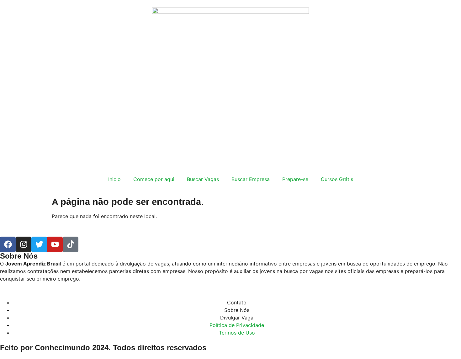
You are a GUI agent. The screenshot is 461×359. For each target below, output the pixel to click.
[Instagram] (23, 244)
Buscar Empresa (250, 179)
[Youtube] (55, 244)
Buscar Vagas (203, 179)
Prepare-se (295, 179)
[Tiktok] (70, 244)
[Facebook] (8, 244)
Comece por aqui (153, 179)
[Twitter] (39, 244)
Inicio (114, 179)
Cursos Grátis (337, 179)
